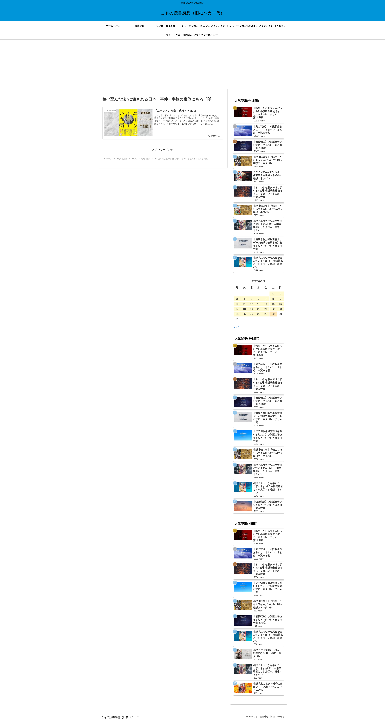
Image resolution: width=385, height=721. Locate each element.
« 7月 (236, 327)
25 (244, 313)
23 (280, 308)
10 (237, 303)
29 (273, 313)
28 (265, 313)
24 (237, 313)
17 (237, 308)
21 (265, 308)
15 (273, 303)
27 (258, 313)
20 (258, 308)
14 (265, 303)
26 (251, 313)
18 (244, 308)
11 (244, 303)
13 (258, 303)
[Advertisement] (192, 64)
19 (251, 308)
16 (280, 303)
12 (251, 303)
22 (273, 308)
